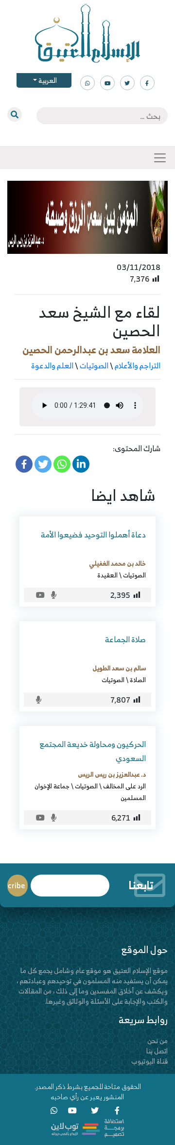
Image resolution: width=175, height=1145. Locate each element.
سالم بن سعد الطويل (119, 668)
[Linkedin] (80, 464)
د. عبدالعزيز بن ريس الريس (112, 774)
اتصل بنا (157, 1051)
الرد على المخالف (124, 786)
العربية (47, 80)
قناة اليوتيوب (149, 1061)
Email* (70, 881)
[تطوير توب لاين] (87, 1127)
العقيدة (107, 575)
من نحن (157, 1040)
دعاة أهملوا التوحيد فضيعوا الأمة (93, 534)
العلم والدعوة (52, 365)
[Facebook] (24, 464)
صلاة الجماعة (125, 639)
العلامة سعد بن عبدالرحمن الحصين (91, 349)
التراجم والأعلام (137, 365)
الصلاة (138, 679)
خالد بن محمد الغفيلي (117, 563)
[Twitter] (43, 464)
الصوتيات (94, 365)
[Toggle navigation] (160, 158)
